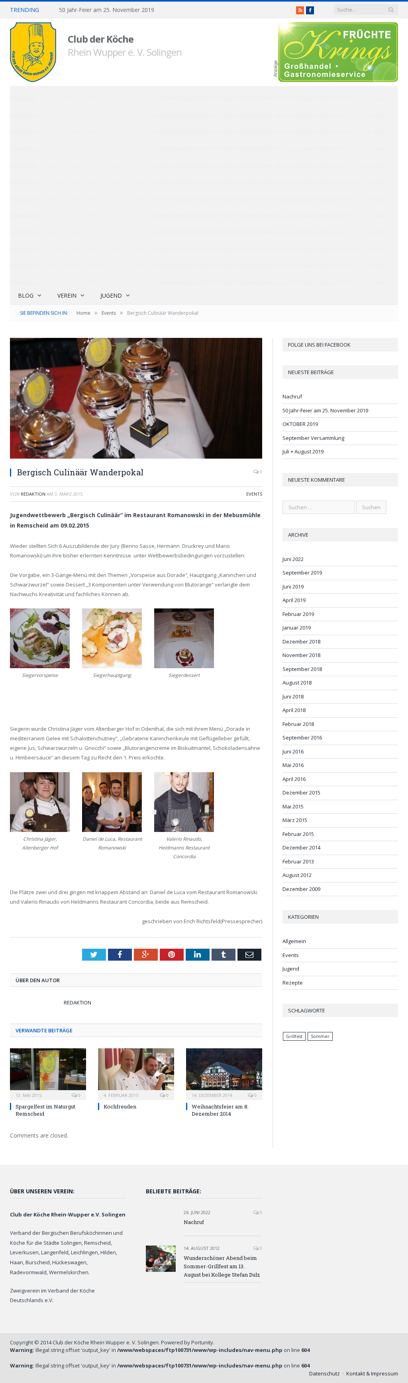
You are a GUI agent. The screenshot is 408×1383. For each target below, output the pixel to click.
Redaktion (33, 494)
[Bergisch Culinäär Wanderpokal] (136, 399)
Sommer (320, 1036)
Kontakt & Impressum (372, 1373)
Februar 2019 (298, 614)
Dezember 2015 (301, 792)
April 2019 (294, 600)
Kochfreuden (120, 1106)
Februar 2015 (298, 834)
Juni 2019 (293, 586)
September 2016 (302, 737)
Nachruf (292, 396)
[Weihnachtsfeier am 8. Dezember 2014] (224, 1073)
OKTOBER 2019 (300, 424)
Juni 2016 (293, 751)
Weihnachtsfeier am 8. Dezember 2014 (220, 1110)
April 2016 (294, 779)
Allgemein (294, 941)
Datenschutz (324, 1373)
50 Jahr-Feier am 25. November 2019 (106, 10)
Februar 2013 (298, 861)
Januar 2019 (296, 627)
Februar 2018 (298, 724)
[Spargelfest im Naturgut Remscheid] (48, 1073)
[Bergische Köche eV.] (33, 50)
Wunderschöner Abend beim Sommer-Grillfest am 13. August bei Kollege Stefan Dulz (222, 1266)
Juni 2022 (293, 559)
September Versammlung (313, 437)
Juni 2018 (293, 696)
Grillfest (294, 1036)
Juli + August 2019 (303, 451)
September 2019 (302, 572)
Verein (66, 295)
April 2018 (294, 710)
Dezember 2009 (301, 889)
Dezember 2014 (301, 847)
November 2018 (301, 655)
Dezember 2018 (301, 641)
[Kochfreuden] (136, 1073)
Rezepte (292, 982)
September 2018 (302, 669)
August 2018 (297, 682)
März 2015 (294, 820)
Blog (25, 295)
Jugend (111, 295)
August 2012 (297, 875)
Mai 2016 (293, 765)
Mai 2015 (293, 806)
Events (254, 494)
